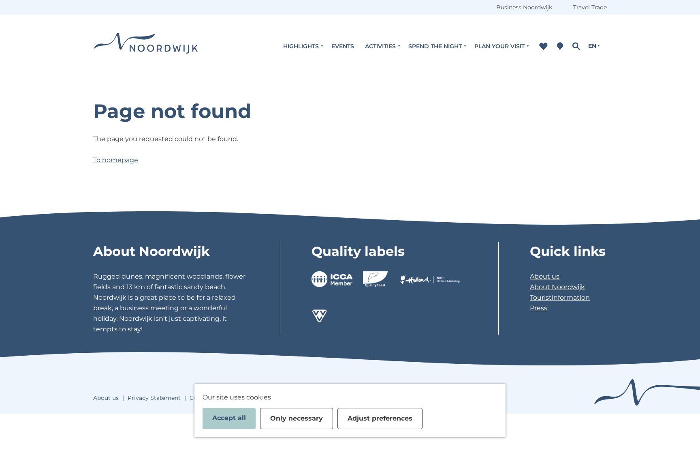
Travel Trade (590, 7)
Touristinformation (560, 297)
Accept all (229, 418)
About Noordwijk (557, 287)
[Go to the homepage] (145, 46)
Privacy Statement (154, 397)
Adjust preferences (380, 418)
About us (544, 276)
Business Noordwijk (524, 7)
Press (538, 308)
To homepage (115, 160)
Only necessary (296, 418)
